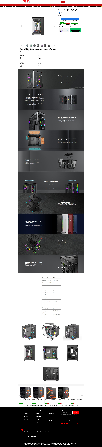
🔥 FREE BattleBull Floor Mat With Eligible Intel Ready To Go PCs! (73, 6)
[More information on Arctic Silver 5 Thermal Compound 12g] (52, 393)
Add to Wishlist (65, 20)
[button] (25, 45)
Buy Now (69, 20)
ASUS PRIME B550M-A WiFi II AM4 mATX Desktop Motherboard (77, 400)
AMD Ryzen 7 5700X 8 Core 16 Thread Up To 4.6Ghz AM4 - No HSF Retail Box (25, 400)
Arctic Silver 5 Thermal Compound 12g (50, 399)
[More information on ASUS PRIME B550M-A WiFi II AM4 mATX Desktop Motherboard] (77, 393)
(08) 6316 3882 (26, 431)
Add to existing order (74, 20)
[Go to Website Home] (25, 3)
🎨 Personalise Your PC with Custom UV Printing (56, 6)
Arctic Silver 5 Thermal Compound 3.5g (63, 399)
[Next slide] (54, 26)
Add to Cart (69, 18)
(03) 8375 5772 (26, 438)
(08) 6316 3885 (39, 431)
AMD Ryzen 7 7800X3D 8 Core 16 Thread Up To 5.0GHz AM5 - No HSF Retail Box (39, 400)
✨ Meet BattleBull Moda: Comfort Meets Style (11, 6)
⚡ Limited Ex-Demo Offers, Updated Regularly (90, 6)
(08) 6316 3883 (33, 431)
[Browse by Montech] (75, 16)
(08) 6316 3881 (47, 431)
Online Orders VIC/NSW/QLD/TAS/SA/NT (30, 436)
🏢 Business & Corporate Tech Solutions (25, 6)
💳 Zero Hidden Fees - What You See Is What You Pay (40, 6)
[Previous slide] (21, 26)
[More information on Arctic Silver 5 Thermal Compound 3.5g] (64, 393)
